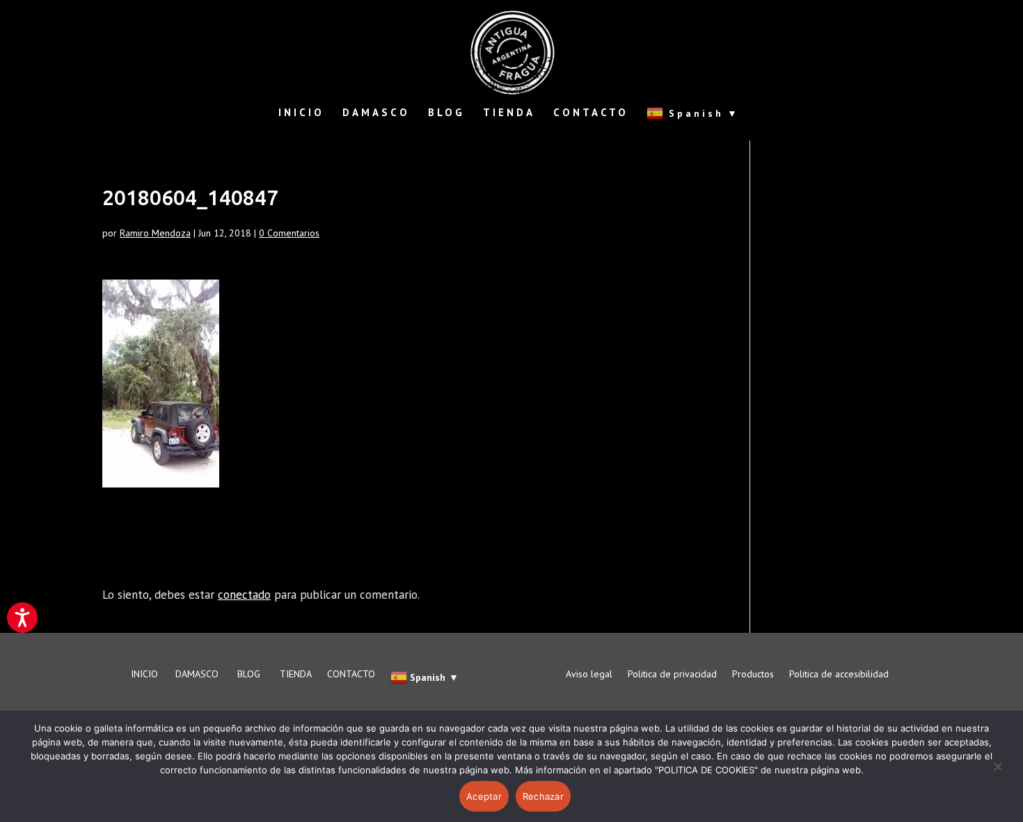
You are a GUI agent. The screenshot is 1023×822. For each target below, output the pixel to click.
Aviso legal (589, 674)
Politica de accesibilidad (839, 674)
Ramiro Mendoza (155, 233)
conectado (244, 594)
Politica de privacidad (672, 674)
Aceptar (484, 796)
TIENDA (509, 113)
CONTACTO (590, 113)
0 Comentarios (289, 233)
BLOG (446, 113)
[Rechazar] (997, 774)
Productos (753, 674)
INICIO (301, 113)
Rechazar (543, 796)
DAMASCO (376, 113)
